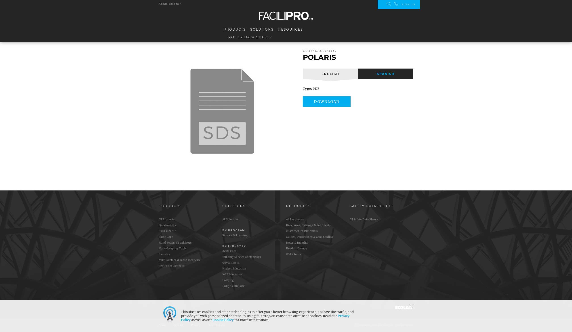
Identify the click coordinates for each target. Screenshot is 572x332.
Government (230, 262)
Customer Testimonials (302, 231)
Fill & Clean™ (167, 231)
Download (326, 101)
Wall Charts (293, 254)
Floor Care (166, 236)
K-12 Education (232, 274)
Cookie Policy (223, 320)
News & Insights (297, 242)
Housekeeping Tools (173, 248)
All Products (167, 219)
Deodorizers (167, 225)
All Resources (295, 219)
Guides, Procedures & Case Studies (309, 236)
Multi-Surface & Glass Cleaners (179, 260)
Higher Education (234, 268)
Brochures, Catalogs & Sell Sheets (308, 225)
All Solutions (230, 219)
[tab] (330, 74)
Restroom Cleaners (172, 265)
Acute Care (229, 251)
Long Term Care (233, 286)
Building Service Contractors (241, 257)
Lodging (228, 280)
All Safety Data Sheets (364, 219)
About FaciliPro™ (170, 3)
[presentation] (330, 74)
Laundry (164, 254)
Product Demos (296, 248)
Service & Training (235, 235)
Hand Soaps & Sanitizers (175, 242)
